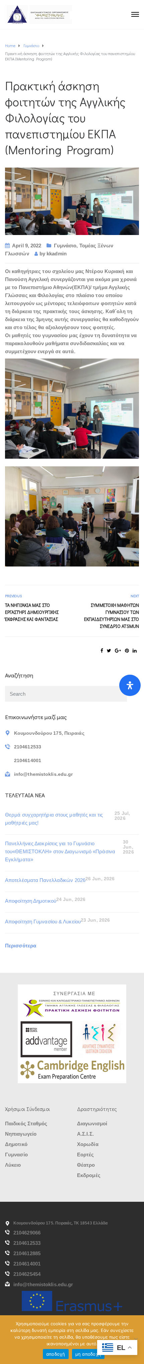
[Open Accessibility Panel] (130, 685)
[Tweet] (109, 650)
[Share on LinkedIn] (135, 650)
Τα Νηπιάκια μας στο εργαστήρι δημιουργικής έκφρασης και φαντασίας (32, 612)
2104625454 (27, 1274)
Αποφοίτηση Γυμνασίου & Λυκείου (43, 921)
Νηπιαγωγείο (21, 1134)
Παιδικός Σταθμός (26, 1123)
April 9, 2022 (26, 245)
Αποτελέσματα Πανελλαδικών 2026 (45, 880)
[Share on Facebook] (101, 650)
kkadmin (57, 253)
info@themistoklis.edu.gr (43, 1284)
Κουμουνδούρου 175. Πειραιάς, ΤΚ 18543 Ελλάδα (60, 1223)
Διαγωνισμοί (92, 1123)
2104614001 (27, 1264)
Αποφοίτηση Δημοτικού (30, 901)
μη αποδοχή (88, 1354)
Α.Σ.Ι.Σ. (85, 1134)
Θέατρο (86, 1165)
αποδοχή (55, 1354)
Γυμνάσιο (65, 245)
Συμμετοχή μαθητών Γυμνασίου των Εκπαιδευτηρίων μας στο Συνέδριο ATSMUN (111, 615)
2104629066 (27, 1232)
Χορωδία (87, 1144)
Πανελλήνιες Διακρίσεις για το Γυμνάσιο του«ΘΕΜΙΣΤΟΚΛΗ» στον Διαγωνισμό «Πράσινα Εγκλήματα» (60, 851)
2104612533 (27, 1243)
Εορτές (85, 1154)
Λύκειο (13, 1165)
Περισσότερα (20, 945)
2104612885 (27, 1253)
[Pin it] (127, 650)
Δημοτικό (16, 1144)
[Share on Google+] (118, 650)
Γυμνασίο (16, 1154)
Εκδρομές (88, 1175)
